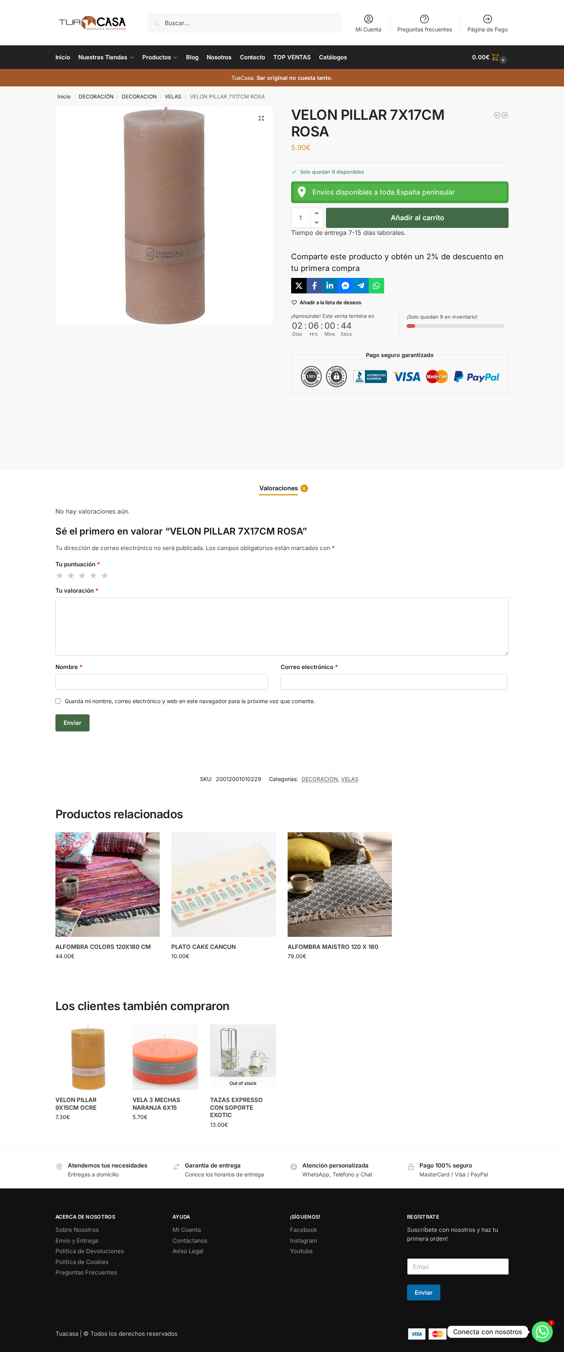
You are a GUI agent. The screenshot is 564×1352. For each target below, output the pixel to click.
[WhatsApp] (376, 285)
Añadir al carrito (417, 218)
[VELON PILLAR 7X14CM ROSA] (497, 115)
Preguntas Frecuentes (86, 1272)
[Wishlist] (148, 844)
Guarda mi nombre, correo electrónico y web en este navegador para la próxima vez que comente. (190, 701)
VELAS (173, 96)
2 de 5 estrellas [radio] (71, 575)
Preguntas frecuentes (424, 29)
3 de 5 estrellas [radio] (82, 575)
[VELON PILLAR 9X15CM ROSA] (505, 115)
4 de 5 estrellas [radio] (93, 575)
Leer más (243, 1141)
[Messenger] (345, 285)
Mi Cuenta (368, 29)
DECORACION (139, 96)
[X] (299, 285)
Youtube (301, 1251)
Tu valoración (76, 590)
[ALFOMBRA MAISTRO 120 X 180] (340, 884)
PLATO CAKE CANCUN (203, 946)
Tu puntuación (77, 564)
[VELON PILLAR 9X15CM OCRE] (88, 1057)
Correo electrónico (309, 667)
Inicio (64, 96)
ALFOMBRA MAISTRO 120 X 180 (333, 946)
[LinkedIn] (330, 285)
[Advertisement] (400, 425)
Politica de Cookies (82, 1262)
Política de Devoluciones (89, 1251)
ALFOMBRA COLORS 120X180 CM (103, 946)
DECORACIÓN (96, 96)
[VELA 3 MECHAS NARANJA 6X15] (165, 1057)
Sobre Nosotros (77, 1229)
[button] (490, 57)
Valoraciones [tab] (282, 488)
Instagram (303, 1240)
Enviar (424, 1292)
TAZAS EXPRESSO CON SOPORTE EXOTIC (236, 1107)
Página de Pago (487, 29)
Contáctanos (189, 1240)
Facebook (303, 1229)
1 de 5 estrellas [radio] (60, 575)
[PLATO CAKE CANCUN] (223, 884)
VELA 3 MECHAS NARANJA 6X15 (156, 1103)
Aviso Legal (188, 1251)
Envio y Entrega (76, 1240)
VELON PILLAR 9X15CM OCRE (76, 1103)
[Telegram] (361, 285)
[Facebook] (314, 285)
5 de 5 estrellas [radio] (105, 575)
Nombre (69, 667)
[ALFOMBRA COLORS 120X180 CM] (107, 884)
